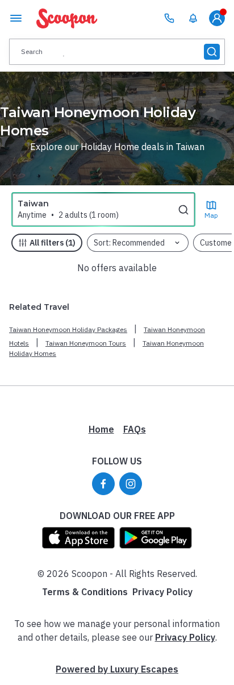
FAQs (134, 429)
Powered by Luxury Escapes (117, 669)
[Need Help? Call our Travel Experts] (169, 18)
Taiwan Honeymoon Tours (85, 343)
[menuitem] (193, 18)
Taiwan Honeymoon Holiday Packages (68, 329)
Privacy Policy (162, 591)
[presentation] (117, 51)
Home (101, 429)
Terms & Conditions (85, 591)
